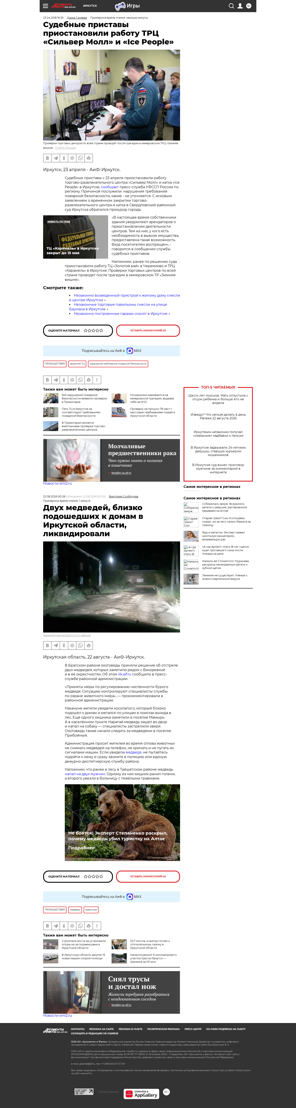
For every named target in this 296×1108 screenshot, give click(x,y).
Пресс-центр (193, 1029)
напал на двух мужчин (85, 774)
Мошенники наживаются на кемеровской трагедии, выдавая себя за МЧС (152, 398)
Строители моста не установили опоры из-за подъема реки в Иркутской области (84, 944)
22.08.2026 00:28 (54, 496)
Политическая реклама (163, 1029)
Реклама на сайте (101, 1029)
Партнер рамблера (108, 1091)
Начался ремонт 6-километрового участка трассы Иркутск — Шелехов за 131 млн (153, 958)
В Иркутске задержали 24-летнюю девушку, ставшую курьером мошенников (218, 451)
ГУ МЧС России (65, 147)
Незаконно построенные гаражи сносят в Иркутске (121, 314)
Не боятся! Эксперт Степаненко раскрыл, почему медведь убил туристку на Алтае (117, 835)
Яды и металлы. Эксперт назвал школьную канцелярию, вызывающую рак (223, 536)
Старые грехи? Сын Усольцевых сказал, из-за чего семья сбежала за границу (226, 521)
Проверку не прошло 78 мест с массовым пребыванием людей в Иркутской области (152, 412)
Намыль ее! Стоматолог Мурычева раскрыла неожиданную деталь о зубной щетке (225, 564)
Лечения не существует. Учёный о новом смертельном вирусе (224, 577)
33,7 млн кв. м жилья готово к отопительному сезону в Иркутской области (150, 944)
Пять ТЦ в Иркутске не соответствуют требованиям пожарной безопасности (81, 412)
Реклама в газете (130, 1029)
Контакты (77, 1029)
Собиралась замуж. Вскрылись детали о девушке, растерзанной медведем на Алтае (224, 507)
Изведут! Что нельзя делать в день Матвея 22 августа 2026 (218, 416)
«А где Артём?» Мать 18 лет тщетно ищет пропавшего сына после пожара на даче (225, 550)
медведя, (134, 752)
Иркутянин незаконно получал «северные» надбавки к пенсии (218, 434)
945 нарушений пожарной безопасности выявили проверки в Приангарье (84, 398)
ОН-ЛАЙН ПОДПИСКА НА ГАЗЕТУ (226, 1029)
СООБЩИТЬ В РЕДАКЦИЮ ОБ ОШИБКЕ (94, 1033)
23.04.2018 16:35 (53, 17)
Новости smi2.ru (57, 483)
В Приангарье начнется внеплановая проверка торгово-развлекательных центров (84, 426)
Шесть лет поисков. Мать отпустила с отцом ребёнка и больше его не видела (218, 399)
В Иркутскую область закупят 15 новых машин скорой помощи (83, 956)
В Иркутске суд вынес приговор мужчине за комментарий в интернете (218, 468)
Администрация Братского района (67, 635)
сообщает (110, 187)
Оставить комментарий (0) (148, 330)
